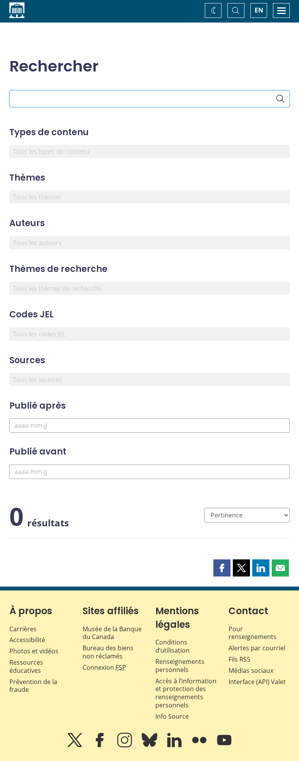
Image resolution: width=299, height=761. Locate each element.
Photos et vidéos (33, 651)
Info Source (172, 716)
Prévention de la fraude (33, 685)
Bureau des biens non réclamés (108, 652)
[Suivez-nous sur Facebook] (100, 745)
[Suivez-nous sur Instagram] (125, 745)
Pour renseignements (252, 633)
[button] (221, 567)
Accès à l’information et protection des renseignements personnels (185, 693)
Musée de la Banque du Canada (112, 633)
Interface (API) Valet (257, 681)
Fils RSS (239, 659)
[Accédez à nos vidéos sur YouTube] (224, 745)
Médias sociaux (251, 670)
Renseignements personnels (179, 665)
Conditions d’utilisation (172, 646)
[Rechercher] (280, 98)
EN (259, 10)
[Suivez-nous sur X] (75, 745)
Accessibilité (27, 640)
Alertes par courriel (257, 648)
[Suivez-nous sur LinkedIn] (175, 745)
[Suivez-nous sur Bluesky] (150, 745)
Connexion (104, 667)
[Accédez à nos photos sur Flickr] (200, 745)
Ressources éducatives (26, 666)
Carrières (23, 629)
